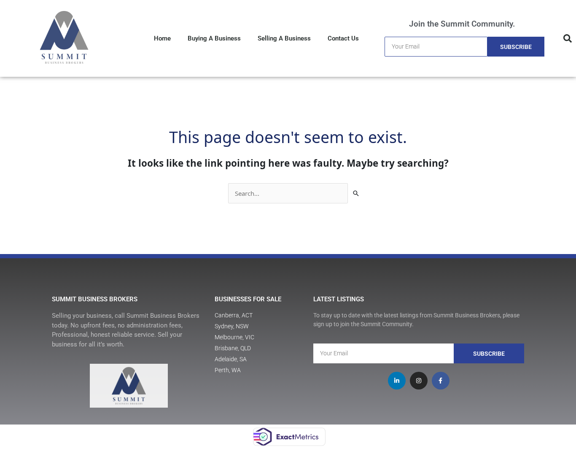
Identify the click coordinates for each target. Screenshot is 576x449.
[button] (567, 38)
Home (162, 38)
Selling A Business (284, 38)
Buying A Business (214, 38)
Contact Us (343, 38)
